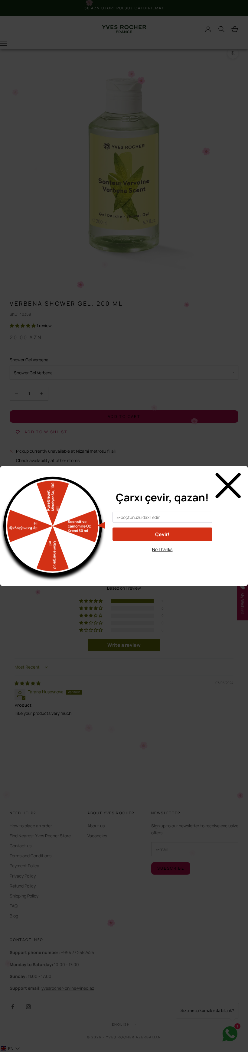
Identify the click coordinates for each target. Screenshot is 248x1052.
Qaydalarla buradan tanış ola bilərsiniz (162, 560)
